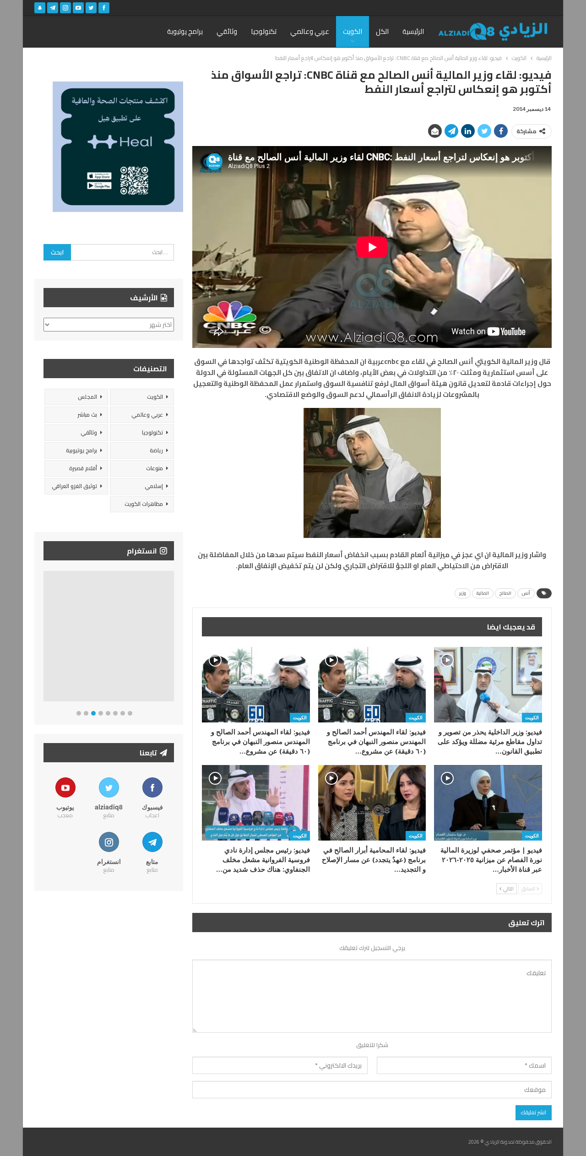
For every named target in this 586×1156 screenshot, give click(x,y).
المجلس (87, 396)
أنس (526, 593)
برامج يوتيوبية (81, 450)
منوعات (154, 468)
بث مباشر (87, 414)
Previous (46, 638)
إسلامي (154, 486)
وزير (462, 593)
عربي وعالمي (309, 31)
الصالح (505, 593)
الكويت (352, 31)
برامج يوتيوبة (185, 31)
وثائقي (227, 31)
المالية (483, 593)
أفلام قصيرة (83, 468)
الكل (382, 31)
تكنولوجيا (264, 31)
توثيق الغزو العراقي (74, 486)
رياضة (156, 450)
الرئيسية (413, 31)
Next (172, 638)
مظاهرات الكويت (144, 504)
